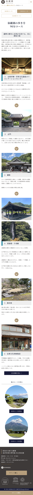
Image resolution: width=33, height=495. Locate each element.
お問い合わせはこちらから (9, 458)
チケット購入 (13, 473)
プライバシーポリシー (6, 464)
